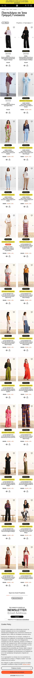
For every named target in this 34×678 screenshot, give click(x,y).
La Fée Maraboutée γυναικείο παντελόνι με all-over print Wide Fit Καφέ (26, 437)
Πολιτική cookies (26, 664)
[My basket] (31, 5)
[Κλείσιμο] (31, 2)
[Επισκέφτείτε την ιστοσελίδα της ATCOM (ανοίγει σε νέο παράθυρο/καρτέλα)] (17, 675)
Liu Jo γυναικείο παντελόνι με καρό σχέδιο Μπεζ (8, 105)
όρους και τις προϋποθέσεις (22, 619)
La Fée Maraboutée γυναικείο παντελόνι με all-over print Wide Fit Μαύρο (26, 296)
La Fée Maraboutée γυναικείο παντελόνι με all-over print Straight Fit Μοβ (26, 247)
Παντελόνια (15, 9)
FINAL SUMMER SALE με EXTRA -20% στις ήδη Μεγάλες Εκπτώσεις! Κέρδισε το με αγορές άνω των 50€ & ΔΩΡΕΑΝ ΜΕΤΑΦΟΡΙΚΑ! (17, 2)
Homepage (3, 9)
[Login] (25, 5)
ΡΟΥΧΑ (11, 9)
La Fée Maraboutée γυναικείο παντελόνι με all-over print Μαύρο (26, 531)
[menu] (2, 5)
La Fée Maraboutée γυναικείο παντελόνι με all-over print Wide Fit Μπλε (26, 343)
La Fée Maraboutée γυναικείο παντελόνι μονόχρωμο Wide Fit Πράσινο (8, 390)
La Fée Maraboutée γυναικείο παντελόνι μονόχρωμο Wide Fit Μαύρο (8, 484)
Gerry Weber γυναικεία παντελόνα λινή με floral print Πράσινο (8, 152)
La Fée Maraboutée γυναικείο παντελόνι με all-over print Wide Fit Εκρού (8, 343)
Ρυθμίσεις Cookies (16, 668)
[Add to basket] (9, 65)
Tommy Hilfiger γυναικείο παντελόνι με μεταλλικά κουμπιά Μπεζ (8, 249)
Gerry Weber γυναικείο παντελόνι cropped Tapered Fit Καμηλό (26, 199)
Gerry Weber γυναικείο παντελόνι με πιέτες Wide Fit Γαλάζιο (26, 105)
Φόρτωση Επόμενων (17, 598)
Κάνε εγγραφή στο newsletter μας (17, 607)
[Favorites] (28, 5)
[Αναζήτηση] (5, 5)
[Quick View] (6, 65)
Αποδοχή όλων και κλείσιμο (17, 672)
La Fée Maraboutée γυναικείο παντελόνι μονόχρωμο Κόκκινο (26, 578)
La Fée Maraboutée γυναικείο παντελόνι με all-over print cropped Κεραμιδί (8, 578)
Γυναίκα (7, 9)
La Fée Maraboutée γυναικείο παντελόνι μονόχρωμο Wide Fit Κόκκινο (26, 390)
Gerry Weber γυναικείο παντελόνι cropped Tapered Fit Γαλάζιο (8, 199)
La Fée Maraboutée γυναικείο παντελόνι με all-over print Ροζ (8, 437)
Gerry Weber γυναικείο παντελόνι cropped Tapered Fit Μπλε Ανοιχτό (26, 152)
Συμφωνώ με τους (18, 619)
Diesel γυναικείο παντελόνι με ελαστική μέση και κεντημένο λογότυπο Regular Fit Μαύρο (26, 58)
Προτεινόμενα (27, 23)
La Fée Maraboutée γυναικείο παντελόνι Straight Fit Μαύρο (8, 531)
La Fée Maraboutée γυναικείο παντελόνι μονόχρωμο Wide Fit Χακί (26, 484)
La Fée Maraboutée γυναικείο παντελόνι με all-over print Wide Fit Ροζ (8, 296)
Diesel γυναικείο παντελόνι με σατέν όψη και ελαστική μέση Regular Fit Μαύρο (8, 58)
